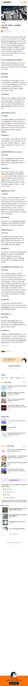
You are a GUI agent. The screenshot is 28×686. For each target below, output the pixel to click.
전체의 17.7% (12, 102)
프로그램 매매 (4, 238)
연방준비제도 (17, 378)
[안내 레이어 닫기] (26, 677)
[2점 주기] (12, 368)
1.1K (17, 542)
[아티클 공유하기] (23, 31)
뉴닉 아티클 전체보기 (14, 534)
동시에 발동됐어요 (5, 307)
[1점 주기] (11, 368)
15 (13, 542)
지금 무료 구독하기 (14, 683)
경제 (3, 378)
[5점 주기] (17, 368)
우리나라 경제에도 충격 (6, 106)
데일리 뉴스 (4, 22)
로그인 (25, 2)
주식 (23, 378)
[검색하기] (21, 2)
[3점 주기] (14, 368)
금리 (7, 378)
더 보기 (24, 382)
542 (10, 542)
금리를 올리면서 (5, 176)
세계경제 (11, 378)
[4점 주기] (15, 368)
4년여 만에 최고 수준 (19, 221)
